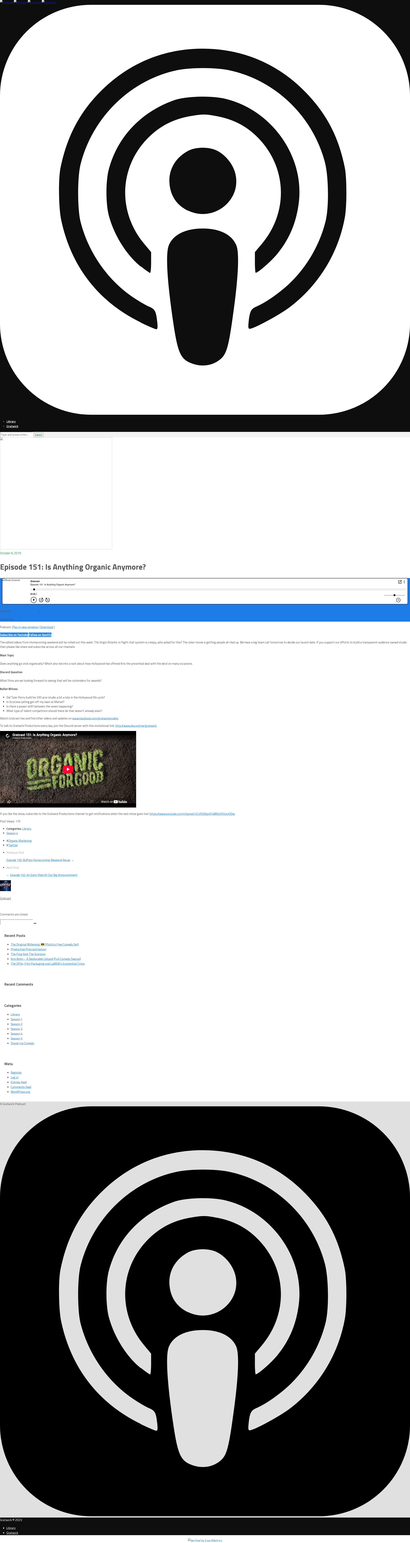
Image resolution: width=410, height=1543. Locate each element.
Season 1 (16, 1019)
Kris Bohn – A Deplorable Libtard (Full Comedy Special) (46, 958)
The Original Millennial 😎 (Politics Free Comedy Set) (45, 944)
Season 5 (16, 1038)
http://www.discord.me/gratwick (135, 725)
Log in (14, 1077)
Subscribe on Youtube (14, 635)
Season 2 (16, 1024)
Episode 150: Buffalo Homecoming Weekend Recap (38, 860)
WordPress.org (20, 1091)
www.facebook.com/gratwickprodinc (95, 718)
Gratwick (12, 426)
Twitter (13, 845)
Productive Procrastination (28, 949)
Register (16, 1072)
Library (11, 421)
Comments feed (21, 1087)
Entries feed (19, 1082)
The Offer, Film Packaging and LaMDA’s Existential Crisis (48, 963)
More (24, 619)
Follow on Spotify (40, 635)
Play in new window (25, 611)
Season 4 (12, 833)
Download (46, 611)
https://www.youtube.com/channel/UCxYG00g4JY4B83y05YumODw (192, 814)
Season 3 (16, 1028)
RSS (16, 619)
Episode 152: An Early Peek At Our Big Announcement (43, 875)
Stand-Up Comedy (22, 1043)
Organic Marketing (20, 840)
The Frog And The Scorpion (28, 954)
